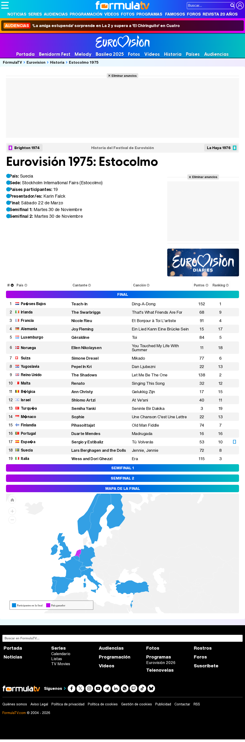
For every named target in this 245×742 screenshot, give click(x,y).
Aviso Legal (39, 704)
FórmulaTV (12, 62)
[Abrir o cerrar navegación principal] (5, 5)
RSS (197, 704)
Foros (194, 14)
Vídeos (111, 14)
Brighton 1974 (27, 147)
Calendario (60, 654)
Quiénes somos (14, 704)
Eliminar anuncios (124, 75)
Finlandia (28, 425)
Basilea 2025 (110, 54)
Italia (25, 458)
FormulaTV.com (14, 712)
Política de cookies (103, 704)
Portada (25, 54)
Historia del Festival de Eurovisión (122, 148)
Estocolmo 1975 (84, 62)
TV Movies (60, 664)
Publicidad (163, 704)
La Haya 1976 (219, 147)
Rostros (203, 648)
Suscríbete (206, 666)
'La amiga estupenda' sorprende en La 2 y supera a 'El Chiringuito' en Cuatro (92, 25)
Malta (25, 383)
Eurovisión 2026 (160, 662)
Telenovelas (160, 670)
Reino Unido (31, 375)
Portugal (28, 433)
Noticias (16, 14)
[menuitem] (76, 558)
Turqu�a (29, 408)
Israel (25, 400)
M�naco (28, 416)
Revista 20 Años (220, 14)
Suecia (27, 450)
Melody (83, 54)
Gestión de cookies (136, 704)
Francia (27, 320)
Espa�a (28, 442)
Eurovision (36, 62)
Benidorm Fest (54, 54)
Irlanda (27, 312)
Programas (149, 14)
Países (193, 54)
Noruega (28, 348)
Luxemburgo (32, 337)
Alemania (29, 329)
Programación (86, 14)
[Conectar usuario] (240, 5)
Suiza (25, 358)
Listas (56, 659)
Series (35, 14)
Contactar (182, 704)
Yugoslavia (30, 366)
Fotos (127, 14)
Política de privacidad (67, 704)
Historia (173, 54)
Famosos (175, 14)
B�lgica (28, 391)
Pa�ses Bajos (33, 304)
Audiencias (56, 14)
